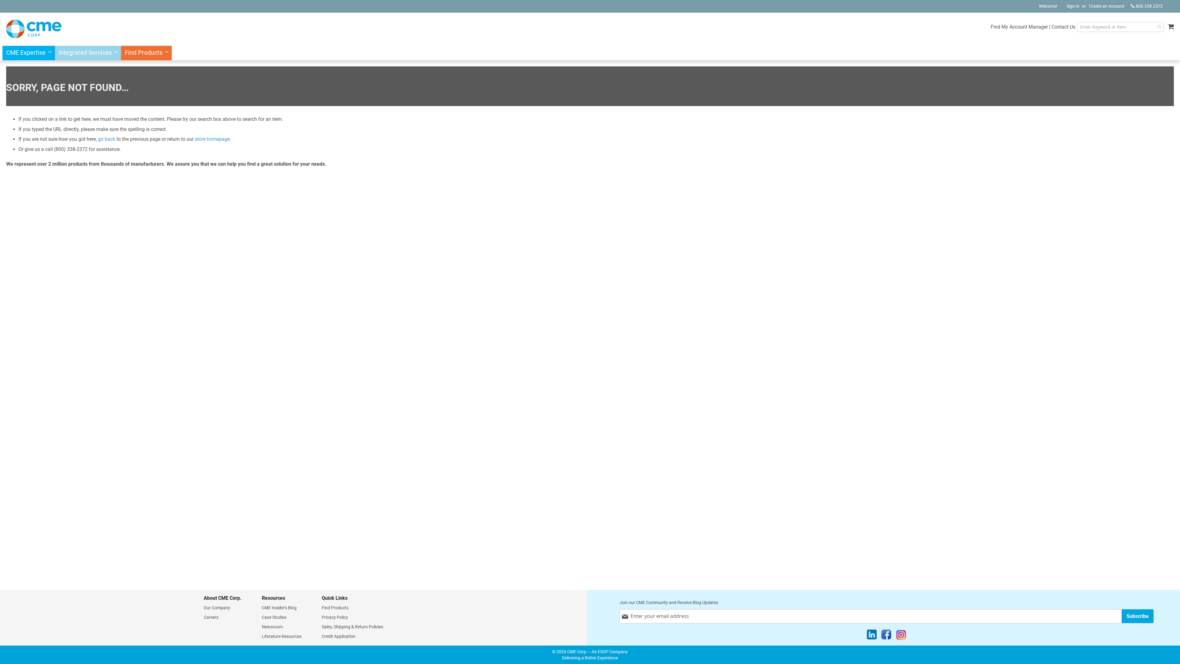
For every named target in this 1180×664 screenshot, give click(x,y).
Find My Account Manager (1019, 27)
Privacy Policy (335, 617)
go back (106, 139)
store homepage (212, 139)
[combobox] (1120, 27)
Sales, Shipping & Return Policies (352, 626)
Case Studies (274, 617)
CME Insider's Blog (279, 607)
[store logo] (33, 29)
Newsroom (272, 626)
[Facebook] (886, 636)
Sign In (1073, 6)
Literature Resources (281, 636)
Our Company (217, 607)
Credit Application (339, 636)
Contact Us (1063, 27)
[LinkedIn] (872, 636)
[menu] (590, 53)
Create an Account (1106, 6)
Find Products (335, 607)
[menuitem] (27, 53)
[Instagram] (901, 636)
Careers (211, 617)
